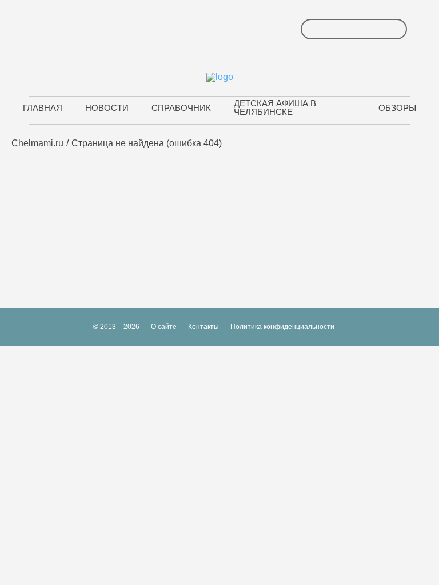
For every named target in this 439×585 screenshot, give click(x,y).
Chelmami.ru (37, 143)
